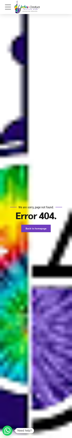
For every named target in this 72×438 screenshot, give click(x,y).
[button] (7, 431)
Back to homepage (36, 228)
